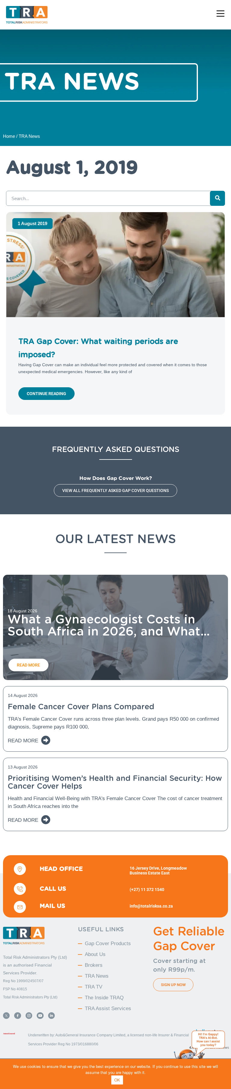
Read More (23, 741)
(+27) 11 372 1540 (147, 889)
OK (117, 1080)
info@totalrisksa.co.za (151, 906)
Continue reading (46, 393)
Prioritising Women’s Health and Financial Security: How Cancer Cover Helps (115, 782)
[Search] (217, 198)
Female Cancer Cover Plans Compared (81, 706)
